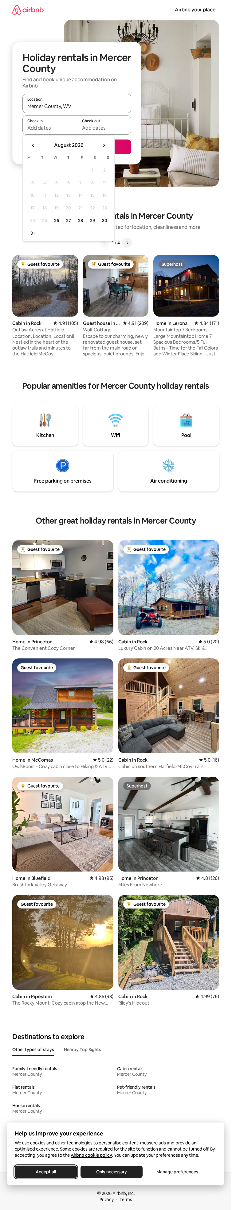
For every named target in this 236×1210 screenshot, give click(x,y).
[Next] (127, 243)
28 (80, 220)
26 (56, 220)
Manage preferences (177, 1172)
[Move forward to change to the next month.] (104, 145)
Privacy (107, 1199)
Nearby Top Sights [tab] (82, 1049)
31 (32, 233)
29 (92, 220)
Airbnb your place (195, 9)
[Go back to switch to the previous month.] (33, 145)
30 (104, 220)
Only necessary (111, 1172)
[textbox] (49, 128)
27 (68, 220)
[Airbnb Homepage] (28, 9)
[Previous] (104, 243)
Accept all (46, 1172)
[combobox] (76, 106)
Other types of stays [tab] (33, 1049)
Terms (126, 1199)
